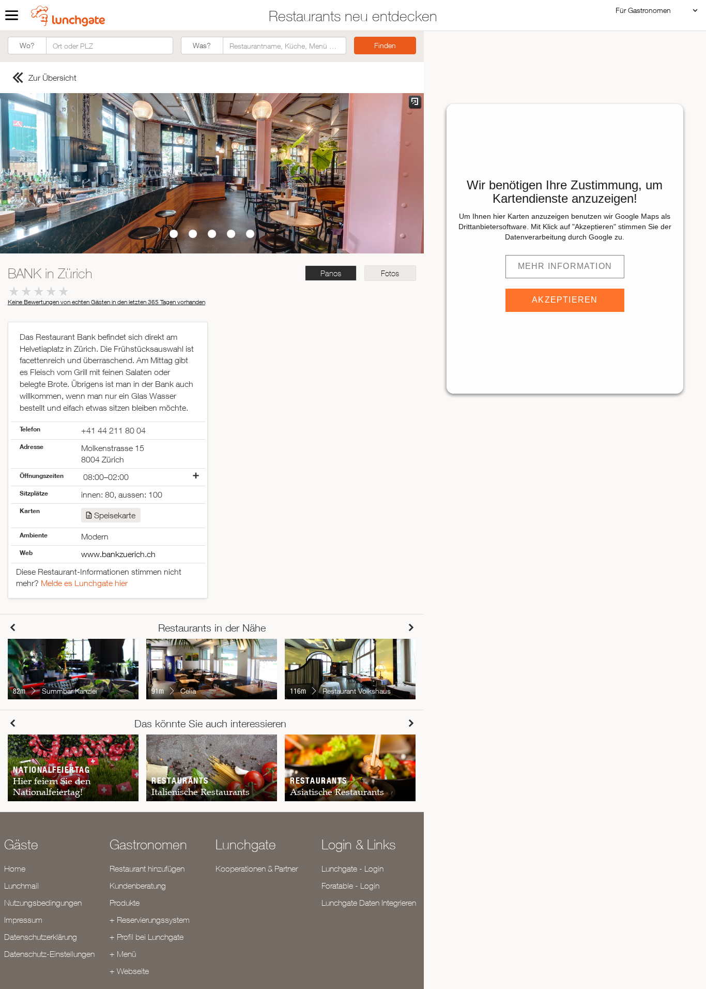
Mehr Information (565, 266)
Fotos (390, 273)
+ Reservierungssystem (150, 919)
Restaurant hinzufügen (147, 868)
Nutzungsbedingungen (43, 902)
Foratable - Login (350, 885)
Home (14, 868)
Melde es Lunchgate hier (84, 583)
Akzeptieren (564, 299)
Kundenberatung (138, 885)
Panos (330, 273)
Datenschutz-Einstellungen (49, 953)
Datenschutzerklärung (40, 936)
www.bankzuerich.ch (118, 554)
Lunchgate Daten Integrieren (368, 902)
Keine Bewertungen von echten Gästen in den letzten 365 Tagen (106, 302)
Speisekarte (114, 515)
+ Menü (123, 953)
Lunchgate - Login (352, 868)
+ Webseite (129, 971)
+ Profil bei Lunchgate (146, 936)
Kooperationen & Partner (257, 868)
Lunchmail (21, 885)
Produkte (125, 902)
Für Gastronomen (643, 10)
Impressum (23, 919)
